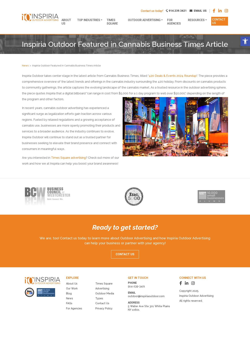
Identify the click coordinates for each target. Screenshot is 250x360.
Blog (69, 293)
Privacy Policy (104, 308)
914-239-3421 (136, 286)
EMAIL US (200, 10)
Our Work (72, 288)
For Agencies (74, 308)
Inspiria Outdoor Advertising (196, 295)
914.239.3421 (177, 10)
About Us (71, 283)
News (25, 65)
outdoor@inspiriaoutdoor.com (146, 296)
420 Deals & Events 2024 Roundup (173, 76)
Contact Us (102, 303)
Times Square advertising (68, 157)
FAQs (69, 303)
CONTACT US (125, 254)
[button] (245, 41)
